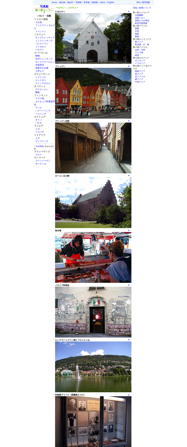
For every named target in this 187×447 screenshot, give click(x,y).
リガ (37, 129)
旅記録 (62, 2)
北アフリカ (140, 76)
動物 (37, 55)
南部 (137, 34)
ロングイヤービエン (45, 62)
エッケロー (40, 80)
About (102, 2)
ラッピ (38, 107)
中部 (137, 31)
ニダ (37, 138)
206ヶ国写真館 (143, 2)
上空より (39, 71)
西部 (137, 28)
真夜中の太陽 (41, 68)
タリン (38, 119)
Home (54, 2)
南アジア (139, 74)
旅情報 (95, 2)
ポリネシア (140, 60)
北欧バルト (140, 18)
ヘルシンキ (40, 113)
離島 (37, 92)
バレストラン (41, 43)
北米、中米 (140, 50)
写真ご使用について (142, 8)
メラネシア (140, 63)
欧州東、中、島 (142, 44)
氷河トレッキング (44, 59)
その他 (38, 22)
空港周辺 (39, 65)
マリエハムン (41, 89)
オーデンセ (40, 163)
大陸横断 (139, 15)
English (110, 2)
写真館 (78, 2)
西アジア (139, 42)
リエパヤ (39, 132)
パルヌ (38, 123)
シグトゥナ (40, 77)
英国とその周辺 (142, 20)
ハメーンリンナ (43, 110)
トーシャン (40, 31)
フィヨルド (40, 46)
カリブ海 (139, 52)
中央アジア (140, 82)
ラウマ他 (39, 98)
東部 (137, 36)
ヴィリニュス (41, 141)
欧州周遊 (39, 146)
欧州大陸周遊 (141, 23)
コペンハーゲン (43, 160)
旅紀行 (70, 2)
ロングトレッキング (45, 37)
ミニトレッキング (44, 40)
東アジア (139, 79)
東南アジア (140, 71)
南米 (137, 55)
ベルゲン (39, 49)
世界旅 (87, 2)
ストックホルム (43, 83)
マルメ (38, 154)
